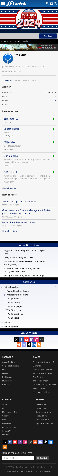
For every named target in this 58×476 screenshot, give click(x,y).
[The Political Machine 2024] (29, 18)
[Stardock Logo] (16, 3)
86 (54, 100)
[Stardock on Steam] (41, 339)
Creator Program (9, 427)
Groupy (5, 384)
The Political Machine (42, 381)
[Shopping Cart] (51, 3)
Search (17, 41)
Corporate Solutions (10, 366)
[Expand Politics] (2, 322)
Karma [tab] (34, 80)
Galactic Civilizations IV (42, 369)
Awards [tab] (26, 80)
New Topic (48, 36)
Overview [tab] (8, 80)
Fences (5, 373)
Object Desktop (8, 362)
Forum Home (6, 41)
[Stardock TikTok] (29, 344)
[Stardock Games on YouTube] (26, 339)
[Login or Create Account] (47, 3)
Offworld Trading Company (44, 384)
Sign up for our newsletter (17, 453)
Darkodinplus (11, 155)
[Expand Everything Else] (2, 326)
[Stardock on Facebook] (21, 339)
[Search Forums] (55, 3)
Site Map (47, 471)
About (4, 404)
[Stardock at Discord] (23, 344)
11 (54, 104)
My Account (41, 408)
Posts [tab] (17, 80)
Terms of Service (27, 471)
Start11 (5, 369)
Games (36, 357)
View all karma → (10, 188)
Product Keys (41, 416)
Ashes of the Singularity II (43, 362)
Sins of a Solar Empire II (42, 373)
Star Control (38, 377)
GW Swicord (10, 172)
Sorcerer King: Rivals (41, 392)
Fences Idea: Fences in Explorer (18, 222)
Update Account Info (44, 423)
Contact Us (6, 431)
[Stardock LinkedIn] (34, 344)
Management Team (10, 412)
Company (7, 399)
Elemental (37, 366)
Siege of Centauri (40, 388)
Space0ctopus (11, 128)
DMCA (38, 471)
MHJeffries (9, 142)
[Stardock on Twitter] (16, 339)
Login (25, 41)
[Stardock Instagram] (36, 339)
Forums (5, 434)
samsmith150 (11, 118)
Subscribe (42, 458)
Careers (5, 416)
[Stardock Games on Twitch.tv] (31, 339)
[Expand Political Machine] (2, 287)
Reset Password (42, 419)
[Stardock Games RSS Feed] (39, 344)
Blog (4, 408)
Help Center (41, 404)
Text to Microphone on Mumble (19, 201)
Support (40, 399)
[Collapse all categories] (55, 286)
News (4, 419)
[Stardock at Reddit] (18, 344)
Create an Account (43, 412)
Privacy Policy (12, 471)
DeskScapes (7, 377)
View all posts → (9, 231)
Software (7, 357)
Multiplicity (7, 381)
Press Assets (7, 423)
